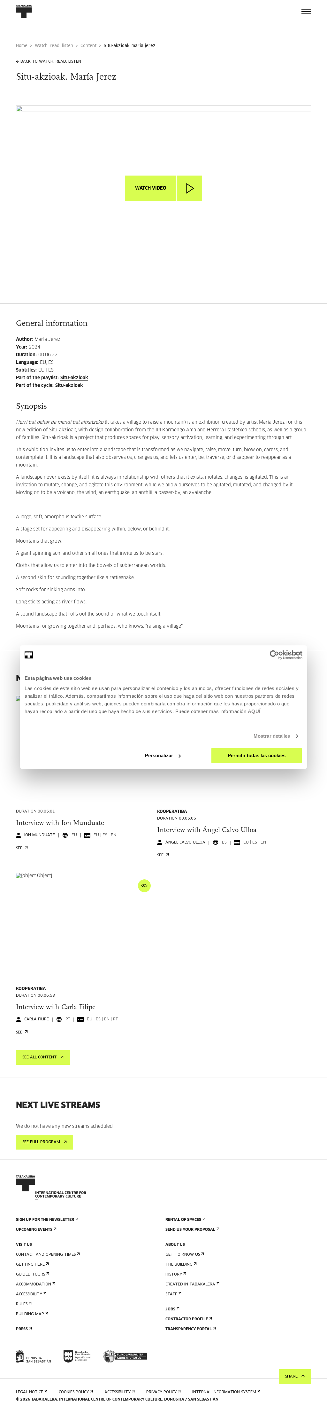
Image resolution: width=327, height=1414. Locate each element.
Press (22, 1329)
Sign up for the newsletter (45, 1220)
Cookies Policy (74, 1392)
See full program (41, 1142)
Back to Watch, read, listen (50, 62)
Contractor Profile (186, 1319)
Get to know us (182, 1255)
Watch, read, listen (54, 46)
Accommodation (33, 1284)
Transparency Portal (188, 1329)
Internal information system (224, 1392)
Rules (21, 1304)
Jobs (170, 1309)
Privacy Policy (161, 1392)
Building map (30, 1314)
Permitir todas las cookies (256, 755)
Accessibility (29, 1294)
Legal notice (29, 1392)
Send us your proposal (190, 1230)
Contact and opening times (46, 1255)
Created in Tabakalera (190, 1284)
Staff (171, 1294)
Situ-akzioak (74, 378)
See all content (39, 1057)
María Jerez (47, 339)
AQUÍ (254, 711)
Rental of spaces (183, 1220)
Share (291, 1377)
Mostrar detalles (272, 736)
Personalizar (159, 755)
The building (179, 1265)
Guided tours (30, 1275)
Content (88, 46)
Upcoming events (34, 1230)
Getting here (30, 1265)
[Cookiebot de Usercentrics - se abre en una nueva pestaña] (274, 655)
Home (21, 46)
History (173, 1275)
